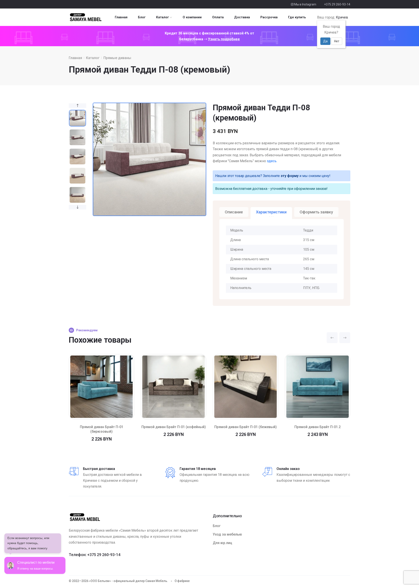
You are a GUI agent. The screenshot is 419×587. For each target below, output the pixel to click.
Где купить (297, 17)
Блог (142, 17)
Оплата (218, 17)
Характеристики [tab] (271, 212)
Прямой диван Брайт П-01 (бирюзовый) (101, 429)
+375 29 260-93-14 (337, 4)
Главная (121, 17)
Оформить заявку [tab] (316, 212)
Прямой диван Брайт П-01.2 (317, 427)
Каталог (162, 17)
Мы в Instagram (305, 4)
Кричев (342, 17)
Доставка (242, 17)
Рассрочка (269, 17)
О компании (192, 17)
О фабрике (182, 581)
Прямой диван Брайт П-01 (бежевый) (245, 427)
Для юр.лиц (222, 543)
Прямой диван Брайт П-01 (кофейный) (173, 427)
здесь (271, 161)
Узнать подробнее (224, 39)
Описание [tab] (234, 212)
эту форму (290, 176)
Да (325, 41)
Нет (336, 41)
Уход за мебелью (227, 534)
